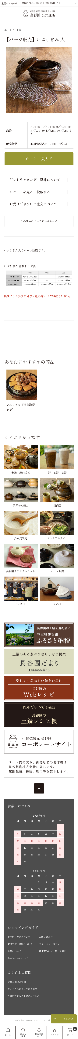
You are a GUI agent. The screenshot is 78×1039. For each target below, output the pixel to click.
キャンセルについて (18, 958)
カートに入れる (64, 1019)
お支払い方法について (19, 936)
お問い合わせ (46, 936)
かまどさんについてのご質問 (22, 988)
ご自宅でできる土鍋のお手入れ (23, 996)
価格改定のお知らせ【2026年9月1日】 (41, 3)
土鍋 (18, 30)
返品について (14, 951)
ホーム (8, 30)
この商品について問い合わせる (39, 221)
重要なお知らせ (9, 3)
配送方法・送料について (20, 944)
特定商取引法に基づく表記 (52, 951)
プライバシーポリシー (50, 944)
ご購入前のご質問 (17, 981)
